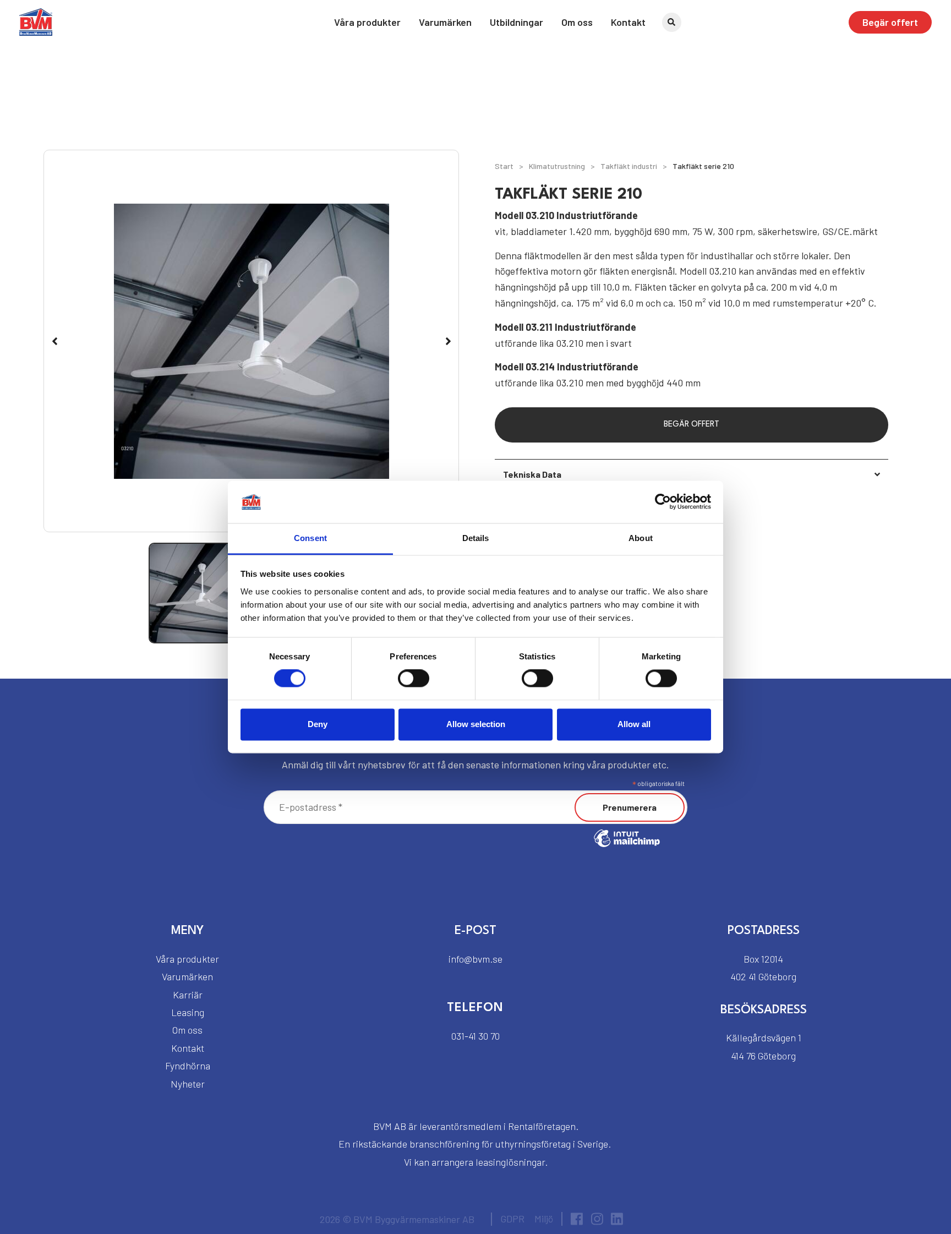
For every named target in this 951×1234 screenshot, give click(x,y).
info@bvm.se (475, 959)
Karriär (188, 995)
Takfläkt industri (628, 166)
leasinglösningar (510, 1162)
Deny (317, 724)
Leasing (187, 1012)
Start (504, 166)
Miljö (543, 1219)
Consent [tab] (310, 538)
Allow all (634, 724)
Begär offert (890, 22)
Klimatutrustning (557, 166)
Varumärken (445, 22)
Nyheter (188, 1084)
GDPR (512, 1219)
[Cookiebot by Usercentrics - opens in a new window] (663, 502)
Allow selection (475, 724)
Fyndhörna (187, 1066)
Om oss (577, 22)
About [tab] (640, 538)
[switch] (413, 678)
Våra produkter (367, 22)
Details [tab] (475, 538)
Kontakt (628, 22)
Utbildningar (516, 22)
